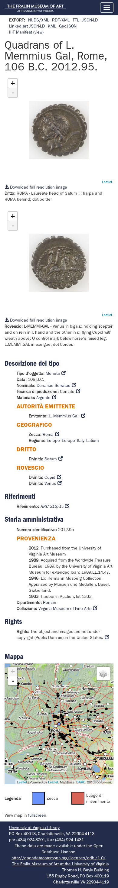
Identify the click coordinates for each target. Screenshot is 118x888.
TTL (76, 20)
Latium (92, 440)
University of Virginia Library (34, 827)
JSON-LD (90, 20)
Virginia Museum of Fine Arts (64, 608)
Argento (43, 397)
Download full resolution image (38, 187)
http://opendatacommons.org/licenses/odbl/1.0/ (58, 857)
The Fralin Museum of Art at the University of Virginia (60, 864)
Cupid (49, 477)
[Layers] (103, 673)
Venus (50, 483)
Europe (53, 440)
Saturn (50, 459)
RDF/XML (61, 20)
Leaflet (107, 181)
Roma (48, 434)
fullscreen (37, 815)
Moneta (53, 373)
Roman (49, 602)
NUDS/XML (38, 20)
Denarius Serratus (53, 385)
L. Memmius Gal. (64, 416)
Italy (80, 440)
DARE (80, 781)
